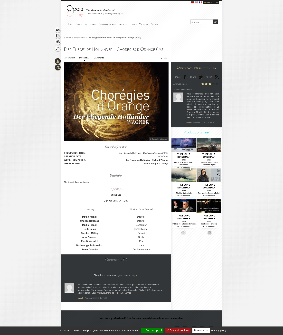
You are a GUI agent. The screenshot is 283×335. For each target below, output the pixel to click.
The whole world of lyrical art (100, 10)
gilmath (81, 298)
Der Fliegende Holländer (137, 159)
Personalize (201, 330)
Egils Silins (90, 229)
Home (68, 37)
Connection (58, 61)
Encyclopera (79, 37)
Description (84, 57)
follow (209, 76)
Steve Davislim (90, 249)
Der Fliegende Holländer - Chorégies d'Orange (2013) (114, 37)
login (135, 275)
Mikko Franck (89, 216)
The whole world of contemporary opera (104, 13)
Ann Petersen (89, 237)
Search (58, 49)
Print (161, 58)
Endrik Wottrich (89, 241)
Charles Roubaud (90, 220)
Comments (99, 57)
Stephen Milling (90, 233)
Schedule (58, 36)
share (178, 76)
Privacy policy (218, 330)
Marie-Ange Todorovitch (89, 245)
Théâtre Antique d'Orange (155, 163)
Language (58, 30)
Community (58, 67)
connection (209, 2)
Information (69, 57)
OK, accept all (153, 330)
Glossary (58, 42)
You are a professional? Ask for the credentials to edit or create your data (141, 318)
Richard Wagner (160, 159)
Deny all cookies (179, 330)
